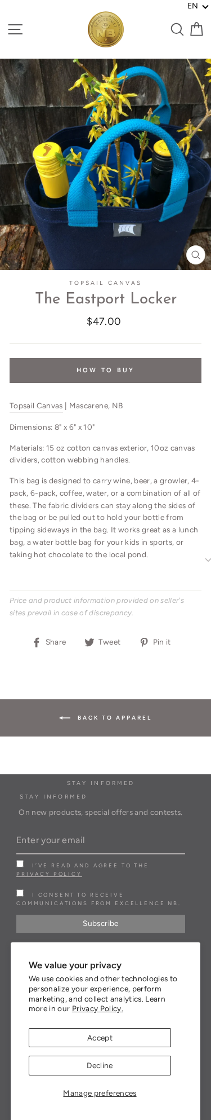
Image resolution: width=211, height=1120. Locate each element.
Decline (100, 1065)
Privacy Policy (49, 874)
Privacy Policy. (97, 1008)
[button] (198, 6)
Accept (100, 1037)
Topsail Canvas (105, 282)
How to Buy (106, 370)
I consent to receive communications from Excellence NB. (98, 899)
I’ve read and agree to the (82, 869)
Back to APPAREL (113, 717)
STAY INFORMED (53, 796)
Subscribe (100, 923)
